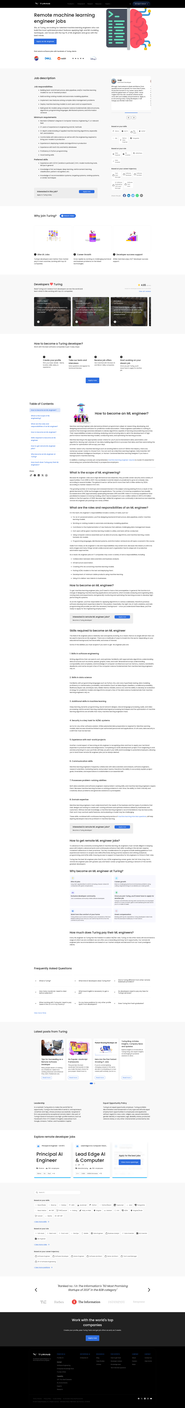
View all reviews (145, 291)
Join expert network (140, 4)
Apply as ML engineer (45, 41)
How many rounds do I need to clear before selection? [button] (53, 992)
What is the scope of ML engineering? (40, 417)
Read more (47, 1078)
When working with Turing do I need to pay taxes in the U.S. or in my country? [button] (55, 1003)
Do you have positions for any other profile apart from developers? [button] (95, 1003)
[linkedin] (128, 196)
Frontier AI (70, 4)
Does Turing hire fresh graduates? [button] (131, 1003)
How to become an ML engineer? (43, 410)
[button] (131, 93)
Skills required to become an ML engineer (43, 439)
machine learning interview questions (132, 816)
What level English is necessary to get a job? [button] (94, 992)
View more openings (129, 1162)
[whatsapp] (137, 196)
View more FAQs (40, 1013)
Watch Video (69, 216)
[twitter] (132, 196)
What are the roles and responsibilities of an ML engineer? (44, 425)
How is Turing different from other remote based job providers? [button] (134, 981)
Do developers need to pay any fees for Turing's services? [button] (133, 992)
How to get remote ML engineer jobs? (43, 447)
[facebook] (124, 196)
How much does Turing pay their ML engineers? (45, 463)
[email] (141, 195)
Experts (107, 4)
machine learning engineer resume (121, 460)
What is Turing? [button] (45, 981)
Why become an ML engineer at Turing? (43, 455)
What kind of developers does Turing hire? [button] (95, 981)
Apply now (86, 192)
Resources (98, 4)
